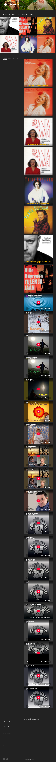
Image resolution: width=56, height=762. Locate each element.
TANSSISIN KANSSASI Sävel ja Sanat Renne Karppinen (38, 85)
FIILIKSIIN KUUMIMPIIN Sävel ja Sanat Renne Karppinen (38, 173)
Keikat (19, 14)
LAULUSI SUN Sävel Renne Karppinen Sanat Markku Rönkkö (38, 144)
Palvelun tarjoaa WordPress (29, 759)
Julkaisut (5, 14)
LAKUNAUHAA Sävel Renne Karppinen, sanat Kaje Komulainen (38, 203)
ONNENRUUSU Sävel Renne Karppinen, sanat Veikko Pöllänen (38, 232)
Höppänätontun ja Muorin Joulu (27, 14)
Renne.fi (15, 4)
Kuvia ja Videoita (12, 14)
